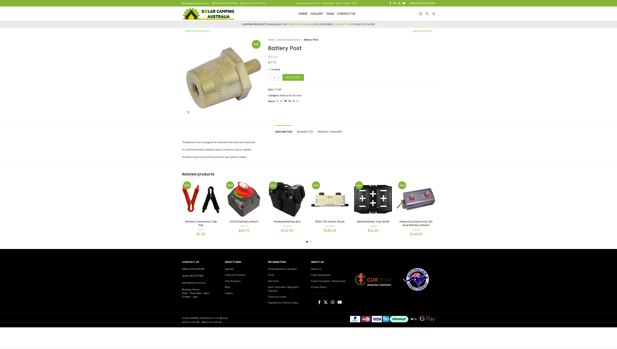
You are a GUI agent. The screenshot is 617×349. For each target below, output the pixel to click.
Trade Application (321, 274)
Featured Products (235, 274)
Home (271, 39)
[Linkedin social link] (294, 101)
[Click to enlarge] (188, 112)
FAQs (271, 274)
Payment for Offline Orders (283, 302)
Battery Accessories (289, 39)
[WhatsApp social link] (298, 101)
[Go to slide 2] (310, 242)
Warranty (273, 280)
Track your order (277, 296)
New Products (233, 280)
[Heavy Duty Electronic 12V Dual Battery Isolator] (416, 199)
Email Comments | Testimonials (328, 280)
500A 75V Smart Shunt (330, 221)
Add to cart (293, 77)
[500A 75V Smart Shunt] (330, 199)
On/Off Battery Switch (244, 221)
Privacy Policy (318, 286)
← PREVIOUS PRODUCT (196, 30)
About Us (316, 268)
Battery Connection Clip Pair (201, 223)
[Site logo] (208, 13)
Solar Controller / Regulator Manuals (283, 288)
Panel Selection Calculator (282, 268)
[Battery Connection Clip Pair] (201, 199)
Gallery (229, 293)
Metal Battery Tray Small (373, 221)
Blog (227, 286)
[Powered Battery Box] (287, 199)
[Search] (427, 14)
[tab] (283, 130)
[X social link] (394, 3)
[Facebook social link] (390, 3)
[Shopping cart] (433, 14)
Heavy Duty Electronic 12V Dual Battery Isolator (416, 223)
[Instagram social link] (399, 3)
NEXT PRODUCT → (424, 30)
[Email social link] (285, 101)
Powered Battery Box (287, 221)
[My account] (420, 14)
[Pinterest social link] (290, 101)
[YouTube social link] (403, 3)
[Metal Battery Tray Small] (373, 199)
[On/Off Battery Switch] (244, 199)
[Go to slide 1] (307, 242)
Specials (229, 268)
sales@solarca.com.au (197, 3)
